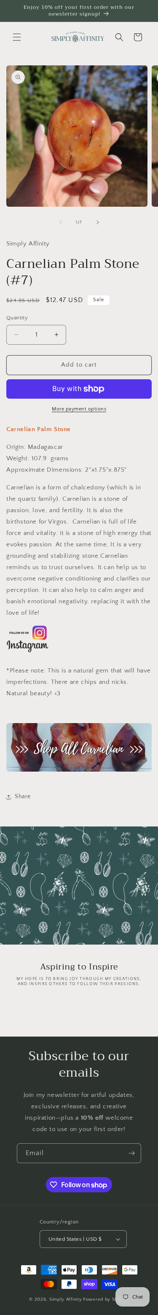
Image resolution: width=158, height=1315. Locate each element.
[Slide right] (97, 222)
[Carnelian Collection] (79, 771)
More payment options (79, 409)
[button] (17, 37)
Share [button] (23, 796)
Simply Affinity (65, 1299)
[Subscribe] (131, 1153)
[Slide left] (60, 222)
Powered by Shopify (106, 1299)
